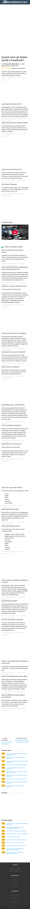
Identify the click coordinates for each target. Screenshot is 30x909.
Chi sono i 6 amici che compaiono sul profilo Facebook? (17, 776)
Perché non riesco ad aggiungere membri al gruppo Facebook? (17, 754)
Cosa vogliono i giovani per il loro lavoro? (16, 845)
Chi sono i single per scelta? (13, 836)
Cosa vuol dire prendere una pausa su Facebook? (15, 768)
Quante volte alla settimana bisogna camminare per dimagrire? (15, 828)
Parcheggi (15, 879)
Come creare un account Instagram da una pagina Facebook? (16, 772)
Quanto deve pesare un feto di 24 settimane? (17, 833)
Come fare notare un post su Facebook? (16, 779)
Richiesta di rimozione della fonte (9, 77)
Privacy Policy (15, 901)
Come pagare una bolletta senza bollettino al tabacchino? (17, 824)
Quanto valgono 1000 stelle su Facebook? (16, 764)
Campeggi (15, 882)
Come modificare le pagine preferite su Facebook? (15, 758)
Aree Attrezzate (15, 886)
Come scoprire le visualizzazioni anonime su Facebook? (17, 782)
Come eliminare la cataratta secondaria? (16, 839)
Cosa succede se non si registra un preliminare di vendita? (14, 853)
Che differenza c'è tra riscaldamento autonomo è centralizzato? (15, 849)
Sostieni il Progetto (15, 898)
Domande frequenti (15, 895)
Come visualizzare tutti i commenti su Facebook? (15, 786)
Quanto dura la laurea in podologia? (15, 842)
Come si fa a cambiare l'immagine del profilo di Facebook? (17, 761)
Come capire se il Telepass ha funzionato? (16, 830)
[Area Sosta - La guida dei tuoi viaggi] (15, 3)
